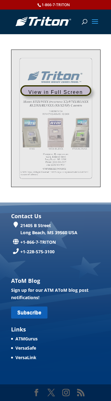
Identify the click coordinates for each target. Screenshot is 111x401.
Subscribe (29, 312)
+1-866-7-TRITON (38, 242)
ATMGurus (26, 339)
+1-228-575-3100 (37, 252)
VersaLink (25, 357)
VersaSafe (25, 348)
